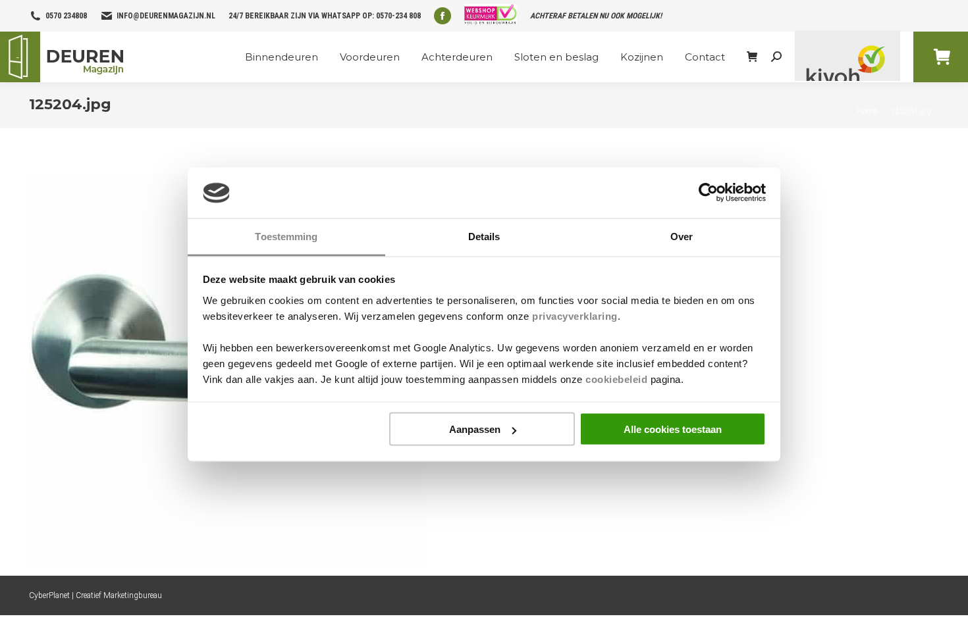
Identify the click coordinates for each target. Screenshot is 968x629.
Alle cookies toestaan (673, 429)
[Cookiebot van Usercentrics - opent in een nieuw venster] (708, 193)
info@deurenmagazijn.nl (166, 15)
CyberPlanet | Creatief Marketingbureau (95, 595)
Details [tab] (484, 235)
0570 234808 (66, 15)
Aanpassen (474, 429)
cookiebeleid (616, 378)
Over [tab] (681, 235)
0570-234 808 (398, 15)
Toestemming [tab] (286, 235)
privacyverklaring (575, 315)
